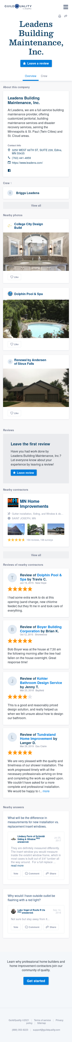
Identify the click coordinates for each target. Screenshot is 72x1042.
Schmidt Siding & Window (31, 837)
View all (36, 205)
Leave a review (38, 63)
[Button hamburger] (65, 7)
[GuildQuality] (18, 7)
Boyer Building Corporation (41, 628)
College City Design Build (28, 226)
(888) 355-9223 (20, 1029)
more (46, 791)
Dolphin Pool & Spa (28, 294)
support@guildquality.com (46, 1029)
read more (17, 865)
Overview (30, 76)
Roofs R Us (39, 910)
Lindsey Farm (24, 836)
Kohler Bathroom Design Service (41, 680)
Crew (44, 76)
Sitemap (41, 1023)
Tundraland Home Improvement (38, 736)
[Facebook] (9, 170)
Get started (36, 980)
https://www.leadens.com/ (27, 162)
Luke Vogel (23, 910)
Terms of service (42, 1020)
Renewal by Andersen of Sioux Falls (30, 362)
